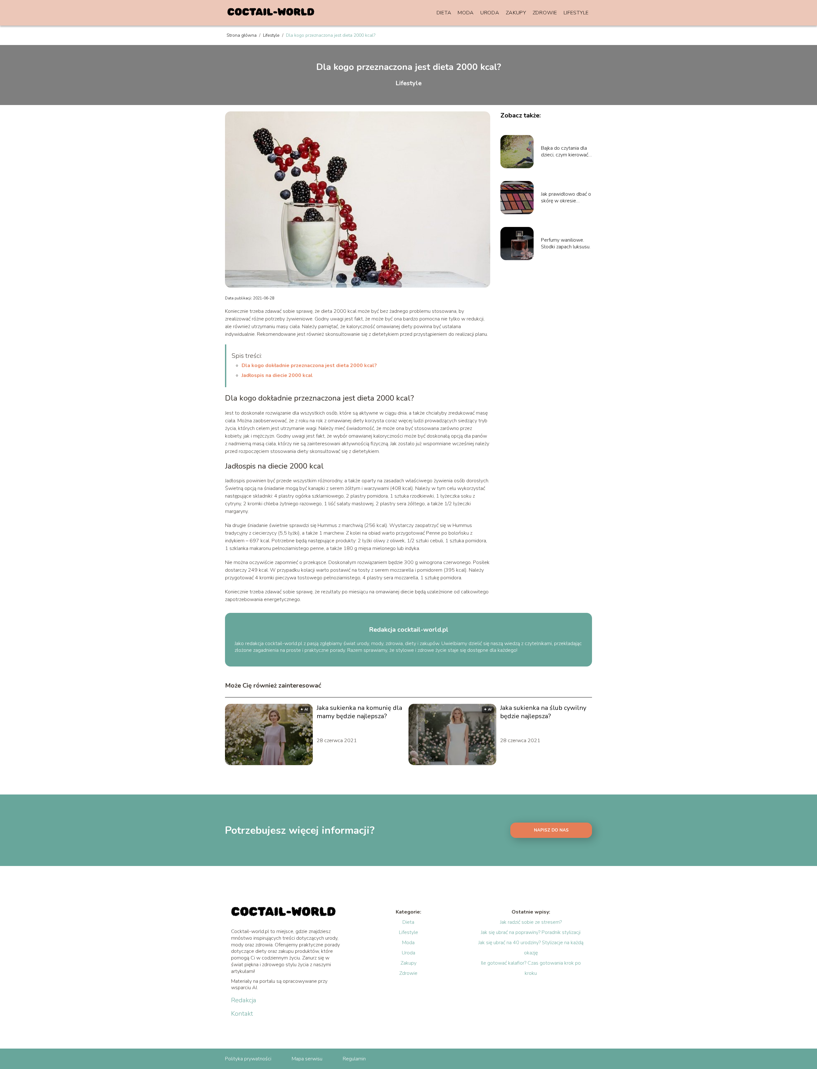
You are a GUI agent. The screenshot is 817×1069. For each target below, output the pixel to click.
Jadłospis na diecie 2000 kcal (277, 375)
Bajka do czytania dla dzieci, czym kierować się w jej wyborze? (564, 151)
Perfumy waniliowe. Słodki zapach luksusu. (565, 243)
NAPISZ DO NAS (551, 830)
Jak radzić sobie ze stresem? (531, 922)
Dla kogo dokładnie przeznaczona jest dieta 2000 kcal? (309, 365)
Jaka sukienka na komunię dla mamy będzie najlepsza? (359, 712)
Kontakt (242, 1014)
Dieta (444, 12)
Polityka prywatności (248, 1058)
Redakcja (243, 1000)
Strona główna (242, 35)
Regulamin (354, 1058)
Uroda (489, 12)
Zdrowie (545, 12)
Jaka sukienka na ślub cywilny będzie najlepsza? (543, 712)
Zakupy (516, 12)
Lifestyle (576, 12)
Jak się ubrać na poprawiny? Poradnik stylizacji (531, 932)
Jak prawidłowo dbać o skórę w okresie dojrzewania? (566, 197)
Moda (466, 12)
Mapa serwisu (307, 1058)
